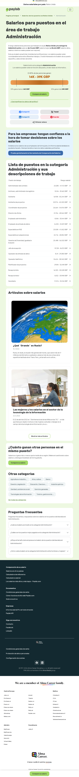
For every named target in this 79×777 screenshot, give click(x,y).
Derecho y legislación (18, 484)
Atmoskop (7, 713)
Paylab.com (31, 713)
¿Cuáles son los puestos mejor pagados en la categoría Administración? (35, 532)
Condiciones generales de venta (17, 592)
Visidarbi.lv (56, 707)
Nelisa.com (7, 716)
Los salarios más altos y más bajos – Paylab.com (23, 581)
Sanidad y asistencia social (20, 489)
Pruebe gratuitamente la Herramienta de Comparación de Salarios (36, 153)
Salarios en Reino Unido (37, 16)
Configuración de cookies (15, 658)
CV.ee (55, 701)
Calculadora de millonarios (15, 574)
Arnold (30, 695)
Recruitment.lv (57, 716)
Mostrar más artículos (39, 436)
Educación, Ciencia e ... (38, 484)
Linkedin (9, 631)
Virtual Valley (7, 741)
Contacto (9, 624)
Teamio (30, 698)
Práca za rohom (8, 707)
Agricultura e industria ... (19, 479)
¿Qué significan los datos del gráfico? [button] (24, 102)
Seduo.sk (31, 704)
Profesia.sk (7, 698)
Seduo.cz (31, 701)
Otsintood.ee (57, 710)
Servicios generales (41, 489)
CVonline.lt (56, 695)
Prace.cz (6, 704)
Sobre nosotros (12, 599)
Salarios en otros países (15, 571)
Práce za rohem (8, 710)
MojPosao (7, 729)
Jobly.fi (30, 729)
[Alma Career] (39, 755)
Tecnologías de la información (21, 494)
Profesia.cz (7, 701)
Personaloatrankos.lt (59, 713)
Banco (48, 479)
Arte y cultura (36, 479)
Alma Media (47, 670)
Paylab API (9, 613)
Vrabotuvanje (8, 735)
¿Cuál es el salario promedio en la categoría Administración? (31, 525)
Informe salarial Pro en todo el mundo (19, 610)
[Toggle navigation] (70, 10)
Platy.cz (30, 707)
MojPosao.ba (7, 732)
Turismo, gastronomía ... (45, 494)
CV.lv (54, 698)
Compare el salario (39, 94)
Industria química (57, 484)
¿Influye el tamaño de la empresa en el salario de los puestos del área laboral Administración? (36, 541)
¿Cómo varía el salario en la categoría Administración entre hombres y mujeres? (37, 551)
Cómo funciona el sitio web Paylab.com (20, 596)
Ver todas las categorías (17, 500)
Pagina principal (12, 16)
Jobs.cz (6, 695)
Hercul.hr (6, 738)
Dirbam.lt (55, 704)
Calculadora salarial (13, 578)
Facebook (9, 627)
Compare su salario (39, 774)
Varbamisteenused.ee (59, 719)
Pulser (6, 744)
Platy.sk (30, 710)
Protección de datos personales (17, 653)
